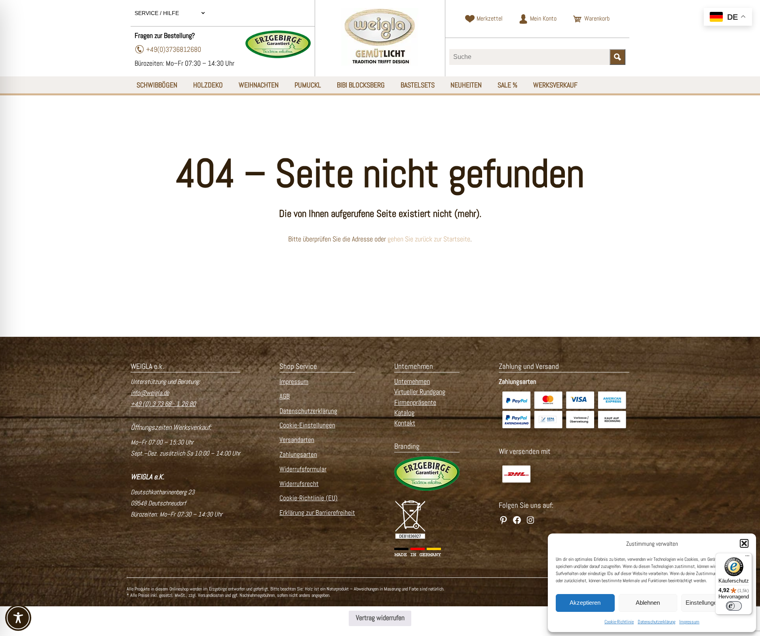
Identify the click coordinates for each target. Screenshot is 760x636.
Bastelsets (418, 84)
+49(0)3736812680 (173, 49)
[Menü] (747, 557)
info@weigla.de (150, 393)
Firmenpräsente (415, 402)
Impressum (689, 622)
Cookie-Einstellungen (307, 425)
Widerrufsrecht (299, 484)
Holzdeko (208, 84)
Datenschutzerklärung (656, 622)
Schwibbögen (157, 84)
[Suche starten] (617, 57)
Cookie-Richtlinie (619, 622)
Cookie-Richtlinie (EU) (308, 498)
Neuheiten (466, 84)
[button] (744, 543)
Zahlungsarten (298, 454)
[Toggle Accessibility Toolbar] (18, 618)
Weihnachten (259, 84)
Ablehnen (648, 602)
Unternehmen (412, 381)
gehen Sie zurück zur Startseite (429, 239)
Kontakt (404, 423)
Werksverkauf (555, 84)
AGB (284, 396)
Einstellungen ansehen (715, 602)
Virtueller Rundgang (419, 391)
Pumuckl (307, 84)
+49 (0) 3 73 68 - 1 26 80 (163, 404)
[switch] (734, 606)
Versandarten (296, 440)
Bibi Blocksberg (361, 84)
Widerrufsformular (303, 469)
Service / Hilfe (157, 13)
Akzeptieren (585, 602)
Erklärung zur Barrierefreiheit (317, 513)
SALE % (507, 84)
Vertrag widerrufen (380, 617)
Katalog (404, 412)
